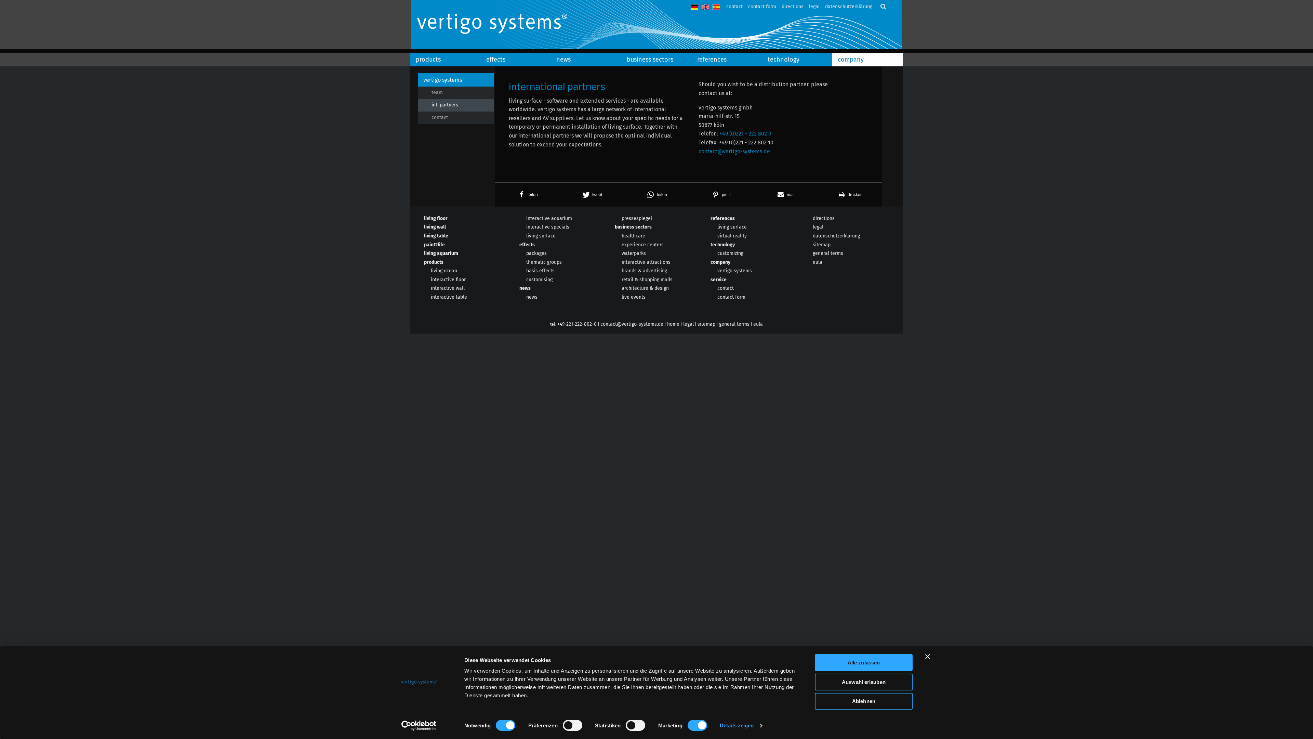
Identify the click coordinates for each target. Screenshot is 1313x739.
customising (539, 280)
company (851, 59)
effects (495, 59)
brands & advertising (644, 271)
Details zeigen (737, 725)
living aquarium (441, 253)
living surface (541, 236)
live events (634, 297)
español (716, 7)
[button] (527, 195)
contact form (762, 7)
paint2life (434, 245)
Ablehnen (863, 701)
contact (734, 7)
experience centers (643, 245)
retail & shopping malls (647, 280)
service (719, 280)
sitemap (822, 245)
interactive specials (547, 227)
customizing (730, 253)
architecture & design (645, 288)
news (563, 59)
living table (436, 236)
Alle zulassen (864, 662)
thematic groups (544, 262)
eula (817, 262)
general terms (828, 253)
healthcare (633, 236)
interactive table (449, 297)
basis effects (540, 271)
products (428, 59)
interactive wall (448, 288)
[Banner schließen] (927, 656)
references (712, 59)
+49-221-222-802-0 (577, 324)
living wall (435, 227)
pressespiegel (637, 218)
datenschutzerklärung (848, 7)
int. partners (445, 105)
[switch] (572, 725)
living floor (436, 218)
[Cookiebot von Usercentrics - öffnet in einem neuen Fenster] (419, 726)
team (437, 92)
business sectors (650, 59)
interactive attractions (646, 262)
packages (536, 253)
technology (783, 59)
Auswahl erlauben (864, 682)
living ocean (444, 271)
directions (793, 7)
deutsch (694, 7)
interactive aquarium (549, 218)
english (705, 7)
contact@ (734, 151)
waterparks (634, 253)
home (673, 324)
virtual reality (732, 236)
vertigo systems (442, 80)
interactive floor (448, 280)
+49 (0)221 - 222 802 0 (745, 133)
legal (814, 7)
